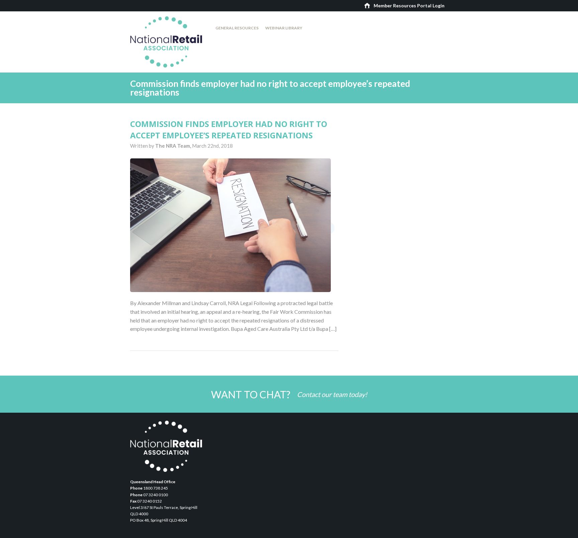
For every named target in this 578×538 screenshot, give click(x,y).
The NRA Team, (173, 146)
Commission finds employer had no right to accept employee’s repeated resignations (228, 129)
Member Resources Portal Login (409, 5)
